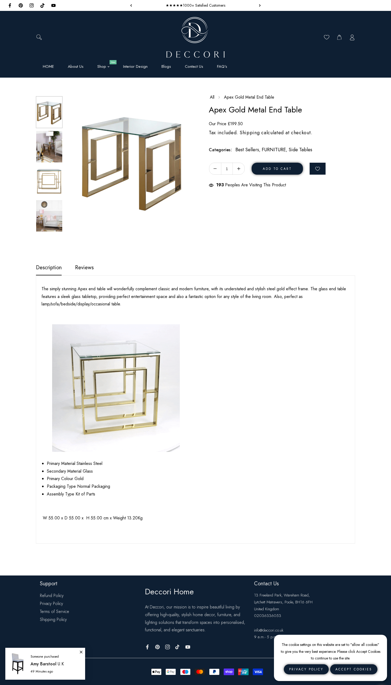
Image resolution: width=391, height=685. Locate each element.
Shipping (250, 132)
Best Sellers (247, 149)
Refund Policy (52, 595)
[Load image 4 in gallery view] (49, 216)
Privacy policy (306, 669)
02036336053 (267, 616)
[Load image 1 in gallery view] (49, 112)
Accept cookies (353, 669)
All (212, 97)
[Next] (46, 237)
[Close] (81, 649)
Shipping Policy (53, 619)
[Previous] (46, 89)
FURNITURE (274, 149)
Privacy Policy (51, 603)
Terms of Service (54, 611)
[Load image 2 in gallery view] (49, 146)
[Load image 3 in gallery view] (49, 181)
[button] (258, 5)
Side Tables (300, 149)
